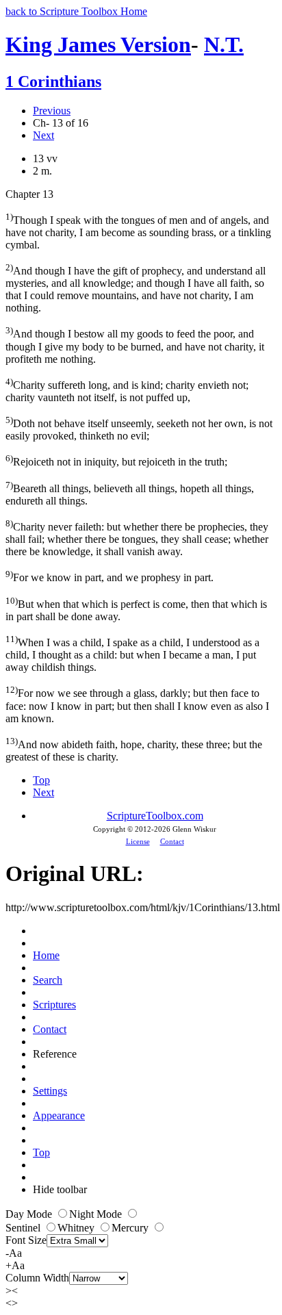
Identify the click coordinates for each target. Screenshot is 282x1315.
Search (47, 980)
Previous (51, 110)
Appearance (59, 1115)
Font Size (26, 1240)
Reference (55, 1054)
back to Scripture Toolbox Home (76, 11)
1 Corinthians (53, 81)
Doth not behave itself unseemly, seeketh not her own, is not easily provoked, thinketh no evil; (138, 428)
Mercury (131, 1228)
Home (46, 955)
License (138, 841)
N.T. (224, 44)
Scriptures (54, 1004)
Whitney (77, 1228)
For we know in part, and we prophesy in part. (109, 576)
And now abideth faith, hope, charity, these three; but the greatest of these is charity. (133, 749)
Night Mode (97, 1214)
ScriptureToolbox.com (155, 815)
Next (43, 135)
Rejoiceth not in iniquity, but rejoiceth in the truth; (116, 460)
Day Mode (30, 1214)
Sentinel (24, 1228)
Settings (50, 1091)
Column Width (37, 1278)
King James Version (98, 44)
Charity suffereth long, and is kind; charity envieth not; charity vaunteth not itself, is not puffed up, (126, 389)
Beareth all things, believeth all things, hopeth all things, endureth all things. (129, 493)
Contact (172, 841)
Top (41, 780)
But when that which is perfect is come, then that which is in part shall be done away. (136, 609)
